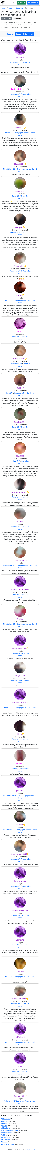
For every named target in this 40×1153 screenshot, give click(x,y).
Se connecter (33, 3)
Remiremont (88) (16, 94)
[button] (14, 2)
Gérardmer (6, 1137)
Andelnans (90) (9, 1101)
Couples (10, 34)
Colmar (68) (15, 461)
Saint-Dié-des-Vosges (10, 1130)
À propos (30, 1149)
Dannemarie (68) (16, 271)
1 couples (17, 18)
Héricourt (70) (9, 707)
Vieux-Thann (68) (16, 364)
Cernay (4, 1142)
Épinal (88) (16, 196)
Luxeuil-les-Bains (8, 1144)
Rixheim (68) (15, 1004)
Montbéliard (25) (9, 169)
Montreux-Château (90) (11, 796)
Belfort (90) (9, 133)
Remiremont (7, 1133)
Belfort (4, 1126)
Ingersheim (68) (15, 232)
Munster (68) (15, 527)
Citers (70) (9, 393)
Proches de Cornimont (24, 34)
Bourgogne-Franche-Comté (25, 133)
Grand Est (19, 8)
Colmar (5, 1123)
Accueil (3, 8)
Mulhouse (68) (15, 653)
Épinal (4, 1121)
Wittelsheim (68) (16, 680)
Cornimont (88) (15, 62)
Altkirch (5, 1135)
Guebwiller (6, 1140)
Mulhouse (6, 1119)
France (10, 8)
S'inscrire (21, 3)
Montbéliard (6, 1128)
